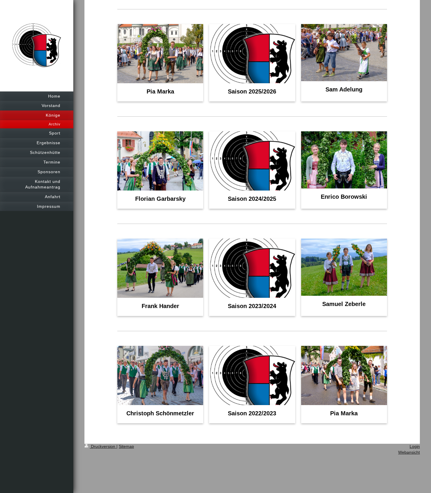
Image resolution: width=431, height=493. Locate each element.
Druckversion (103, 446)
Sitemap (126, 446)
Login (415, 446)
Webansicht (409, 452)
